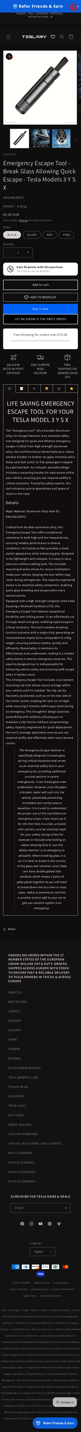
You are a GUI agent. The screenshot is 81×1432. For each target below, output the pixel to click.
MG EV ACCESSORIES (21, 1181)
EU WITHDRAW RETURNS (24, 1068)
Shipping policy (40, 1289)
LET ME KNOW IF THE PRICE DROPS (40, 319)
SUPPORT (14, 1021)
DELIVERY (14, 1030)
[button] (8, 36)
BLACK (12, 235)
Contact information (63, 1289)
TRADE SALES (17, 1106)
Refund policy (42, 1282)
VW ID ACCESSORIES (21, 1162)
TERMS (12, 1039)
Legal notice (30, 1295)
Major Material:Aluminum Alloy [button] (27, 511)
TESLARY (25, 1282)
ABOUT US (15, 992)
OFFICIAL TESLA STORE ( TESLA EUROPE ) (35, 1143)
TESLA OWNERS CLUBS (23, 1077)
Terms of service (18, 1289)
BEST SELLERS (17, 1002)
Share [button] (12, 929)
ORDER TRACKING (20, 1125)
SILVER (32, 235)
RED (50, 235)
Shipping (23, 220)
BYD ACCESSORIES (20, 1153)
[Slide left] (4, 139)
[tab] (9, 388)
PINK (66, 235)
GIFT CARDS (16, 1115)
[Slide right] (76, 139)
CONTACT (14, 1011)
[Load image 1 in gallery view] (19, 138)
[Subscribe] (65, 1208)
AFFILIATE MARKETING (23, 1134)
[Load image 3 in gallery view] (61, 138)
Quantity (8, 244)
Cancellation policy (51, 1295)
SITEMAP (14, 1049)
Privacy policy (61, 1282)
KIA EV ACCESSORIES (22, 1172)
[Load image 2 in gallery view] (40, 138)
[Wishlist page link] (53, 36)
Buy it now (40, 309)
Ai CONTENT (16, 1096)
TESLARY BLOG (18, 1087)
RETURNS (14, 1058)
